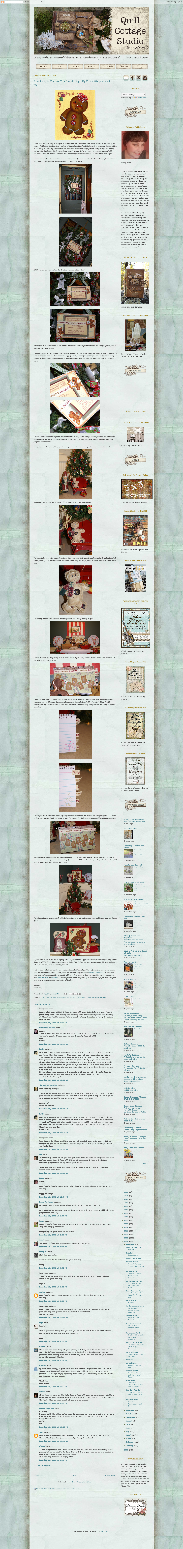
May (128, 1432)
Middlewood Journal (133, 865)
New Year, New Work (133, 955)
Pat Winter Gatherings (134, 1119)
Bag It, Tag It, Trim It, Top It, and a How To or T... (135, 1393)
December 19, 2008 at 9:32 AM (53, 1387)
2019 (126, 1203)
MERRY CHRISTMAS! (134, 1258)
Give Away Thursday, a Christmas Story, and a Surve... (135, 1384)
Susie (41, 1221)
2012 (126, 1227)
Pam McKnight (130, 962)
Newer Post (40, 1476)
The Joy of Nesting (48, 1085)
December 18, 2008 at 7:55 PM (53, 1301)
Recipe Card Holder (97, 997)
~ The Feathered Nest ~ (135, 882)
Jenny (41, 1240)
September (131, 1417)
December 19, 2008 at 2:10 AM (53, 1341)
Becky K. (43, 1252)
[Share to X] (75, 994)
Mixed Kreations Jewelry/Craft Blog (133, 1015)
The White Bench (131, 979)
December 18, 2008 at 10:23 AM (53, 1080)
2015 (126, 1217)
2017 (126, 1210)
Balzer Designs (131, 1044)
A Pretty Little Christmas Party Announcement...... (135, 1326)
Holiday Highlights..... (134, 1254)
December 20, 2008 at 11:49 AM (53, 1441)
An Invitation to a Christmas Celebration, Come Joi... (135, 1309)
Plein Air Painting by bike (139, 966)
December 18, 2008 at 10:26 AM (53, 1109)
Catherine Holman (47, 1028)
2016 (126, 1213)
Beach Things (140, 867)
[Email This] (70, 994)
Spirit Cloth (130, 1088)
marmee (42, 1392)
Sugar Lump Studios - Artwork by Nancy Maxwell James (134, 1108)
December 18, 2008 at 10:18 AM (53, 1044)
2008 (126, 1241)
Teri (41, 1432)
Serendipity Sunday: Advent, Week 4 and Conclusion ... (134, 1275)
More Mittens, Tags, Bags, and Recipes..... (134, 1354)
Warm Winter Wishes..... (132, 1302)
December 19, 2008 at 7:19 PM (53, 1403)
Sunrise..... (132, 1360)
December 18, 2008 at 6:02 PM (53, 1268)
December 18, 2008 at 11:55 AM (53, 1173)
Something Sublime (132, 1128)
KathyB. (42, 1347)
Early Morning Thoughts (135, 1077)
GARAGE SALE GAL (46, 1408)
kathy (41, 1049)
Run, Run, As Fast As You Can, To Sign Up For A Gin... (134, 1294)
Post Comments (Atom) (82, 1482)
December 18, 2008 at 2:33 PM (53, 1235)
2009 (126, 1238)
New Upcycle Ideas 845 (134, 822)
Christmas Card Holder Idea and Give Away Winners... (134, 1336)
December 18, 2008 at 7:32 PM (53, 1287)
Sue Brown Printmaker (134, 899)
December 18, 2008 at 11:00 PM (53, 1318)
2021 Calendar (130, 1121)
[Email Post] (65, 994)
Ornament (82, 997)
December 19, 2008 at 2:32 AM (53, 1360)
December (130, 1245)
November (130, 1410)
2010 (126, 1234)
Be (135, 831)
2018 (126, 1206)
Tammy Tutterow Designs (135, 1137)
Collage (45, 997)
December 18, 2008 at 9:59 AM (53, 1023)
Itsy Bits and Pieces (134, 1148)
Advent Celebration (96, 972)
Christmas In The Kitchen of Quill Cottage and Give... (135, 1284)
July (128, 1425)
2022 (126, 1192)
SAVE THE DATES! (131, 1099)
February (130, 1442)
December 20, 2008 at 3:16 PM (53, 1460)
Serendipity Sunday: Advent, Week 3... (134, 1318)
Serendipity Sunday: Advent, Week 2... (134, 1365)
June (128, 1428)
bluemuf (42, 1366)
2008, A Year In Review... (133, 1249)
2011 (126, 1231)
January (130, 1446)
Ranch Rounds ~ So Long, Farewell (141, 852)
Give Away (71, 997)
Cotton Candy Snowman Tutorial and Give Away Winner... (135, 1374)
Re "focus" (139, 998)
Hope (41, 1323)
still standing (131, 1090)
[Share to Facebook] (77, 994)
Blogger (104, 1531)
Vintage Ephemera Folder (135, 1112)
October (130, 1414)
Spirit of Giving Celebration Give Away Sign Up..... (135, 1346)
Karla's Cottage (131, 1055)
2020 (126, 1199)
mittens (54, 978)
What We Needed (141, 1029)
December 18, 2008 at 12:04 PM (53, 1197)
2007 (126, 1450)
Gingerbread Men (58, 997)
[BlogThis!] (73, 994)
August (129, 1421)
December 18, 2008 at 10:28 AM (53, 1133)
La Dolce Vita (130, 829)
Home (75, 1476)
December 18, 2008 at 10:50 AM (53, 1149)
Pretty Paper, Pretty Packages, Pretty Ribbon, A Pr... (135, 1265)
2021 (126, 1196)
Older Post (110, 1476)
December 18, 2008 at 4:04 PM (53, 1247)
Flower (42, 1446)
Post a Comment (44, 1465)
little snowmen (43, 978)
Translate (141, 98)
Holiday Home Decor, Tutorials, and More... (134, 1403)
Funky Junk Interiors (134, 820)
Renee (41, 1178)
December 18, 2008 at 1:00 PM (53, 1216)
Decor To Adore (46, 1202)
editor (42, 1292)
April (129, 1435)
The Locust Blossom (133, 1027)
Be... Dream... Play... (135, 1097)
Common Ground (130, 996)
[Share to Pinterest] (80, 994)
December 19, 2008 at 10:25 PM (53, 1427)
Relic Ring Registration (135, 1130)
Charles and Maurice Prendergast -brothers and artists (134, 942)
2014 (126, 1220)
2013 (126, 1224)
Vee (40, 1154)
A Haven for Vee (131, 1066)
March (129, 1439)
